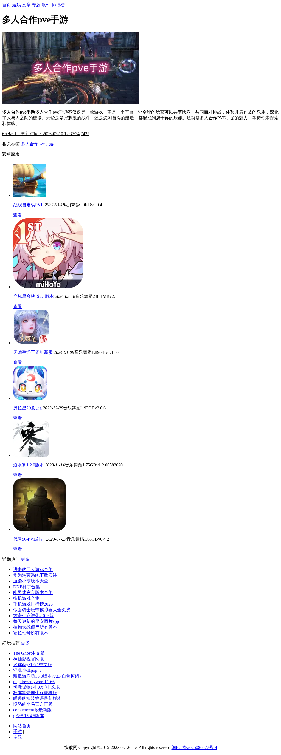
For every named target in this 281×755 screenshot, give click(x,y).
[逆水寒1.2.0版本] (31, 455)
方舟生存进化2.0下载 (33, 615)
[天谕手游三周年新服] (31, 342)
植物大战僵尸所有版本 (35, 627)
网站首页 (22, 725)
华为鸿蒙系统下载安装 (35, 575)
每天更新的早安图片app (36, 621)
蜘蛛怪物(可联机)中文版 (36, 687)
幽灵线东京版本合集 (33, 592)
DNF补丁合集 (26, 586)
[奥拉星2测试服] (30, 398)
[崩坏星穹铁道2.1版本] (48, 286)
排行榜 (58, 4)
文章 (26, 4)
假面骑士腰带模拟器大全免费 (41, 609)
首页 (6, 4)
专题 (36, 4)
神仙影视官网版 (28, 659)
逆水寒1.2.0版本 (28, 465)
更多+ (26, 559)
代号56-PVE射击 (29, 539)
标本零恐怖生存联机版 (35, 692)
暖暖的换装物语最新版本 (37, 698)
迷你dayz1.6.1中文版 (32, 664)
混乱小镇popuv (27, 670)
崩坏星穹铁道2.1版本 (33, 296)
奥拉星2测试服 (27, 408)
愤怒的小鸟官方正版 (33, 704)
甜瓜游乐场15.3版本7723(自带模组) (47, 676)
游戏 (16, 4)
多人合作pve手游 (37, 144)
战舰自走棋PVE (28, 204)
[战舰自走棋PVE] (29, 195)
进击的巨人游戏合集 (33, 569)
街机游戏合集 (26, 598)
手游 (17, 731)
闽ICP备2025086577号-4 (194, 747)
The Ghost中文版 (29, 653)
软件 (46, 4)
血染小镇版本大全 (30, 581)
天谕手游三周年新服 (33, 352)
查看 (17, 215)
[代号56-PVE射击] (39, 529)
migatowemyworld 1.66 (34, 681)
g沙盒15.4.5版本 (28, 715)
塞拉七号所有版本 (30, 632)
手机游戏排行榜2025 (33, 604)
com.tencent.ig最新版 (32, 710)
